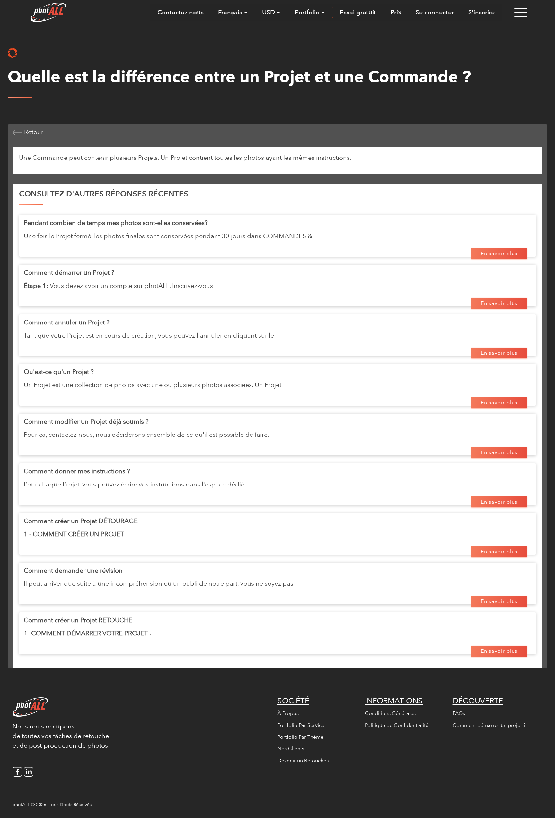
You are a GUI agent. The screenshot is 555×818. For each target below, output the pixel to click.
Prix (396, 12)
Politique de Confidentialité (396, 725)
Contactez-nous (180, 12)
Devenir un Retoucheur (304, 760)
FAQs (459, 713)
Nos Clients (291, 748)
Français (230, 12)
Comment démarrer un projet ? (489, 725)
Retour (32, 132)
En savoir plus (499, 253)
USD (268, 12)
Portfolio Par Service (301, 725)
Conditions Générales (390, 713)
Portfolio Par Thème (300, 737)
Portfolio (307, 12)
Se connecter (435, 12)
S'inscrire (481, 12)
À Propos (288, 713)
